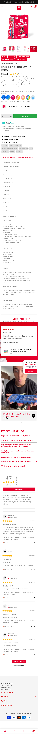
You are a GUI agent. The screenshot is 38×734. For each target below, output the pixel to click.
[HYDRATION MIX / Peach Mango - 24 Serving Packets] (18, 97)
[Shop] (5, 731)
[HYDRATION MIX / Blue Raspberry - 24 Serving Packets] (3, 97)
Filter (20, 510)
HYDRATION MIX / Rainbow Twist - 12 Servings (20, 349)
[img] (24, 495)
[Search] (32, 6)
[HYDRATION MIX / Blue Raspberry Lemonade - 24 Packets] (8, 97)
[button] (25, 477)
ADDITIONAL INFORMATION (25, 158)
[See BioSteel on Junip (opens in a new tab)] (23, 665)
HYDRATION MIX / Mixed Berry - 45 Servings (21, 565)
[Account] (23, 731)
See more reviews (19, 661)
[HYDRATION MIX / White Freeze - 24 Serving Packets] (32, 97)
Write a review (19, 489)
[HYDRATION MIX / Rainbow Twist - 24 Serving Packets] (28, 97)
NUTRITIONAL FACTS (9, 158)
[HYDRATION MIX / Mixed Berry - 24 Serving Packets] (13, 97)
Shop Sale (30, 371)
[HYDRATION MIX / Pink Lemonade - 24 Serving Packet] (23, 97)
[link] (15, 74)
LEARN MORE (5, 130)
